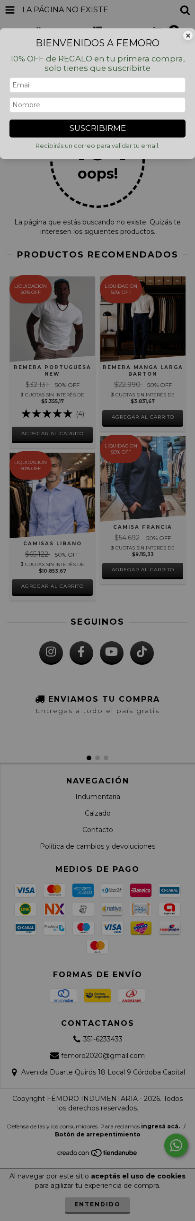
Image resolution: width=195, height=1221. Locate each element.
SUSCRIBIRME (98, 128)
